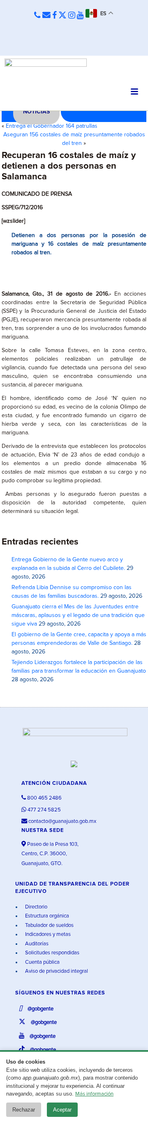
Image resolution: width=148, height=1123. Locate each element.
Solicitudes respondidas (51, 953)
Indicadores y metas (47, 934)
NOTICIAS (36, 112)
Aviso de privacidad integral (56, 971)
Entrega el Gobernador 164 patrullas (51, 126)
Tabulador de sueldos (49, 925)
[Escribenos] (46, 15)
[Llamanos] (37, 15)
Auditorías (36, 944)
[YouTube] (80, 15)
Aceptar (62, 1110)
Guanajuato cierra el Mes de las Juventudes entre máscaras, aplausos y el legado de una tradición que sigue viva (78, 615)
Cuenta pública (42, 962)
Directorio (35, 907)
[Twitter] (62, 15)
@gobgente (39, 1009)
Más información (94, 1094)
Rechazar (23, 1110)
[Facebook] (54, 15)
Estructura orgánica (46, 916)
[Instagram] (71, 15)
